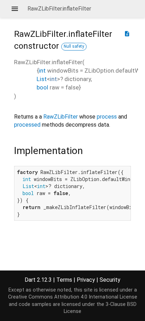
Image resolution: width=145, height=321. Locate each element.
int (42, 70)
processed (27, 124)
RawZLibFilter (60, 116)
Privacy (86, 279)
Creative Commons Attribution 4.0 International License (72, 297)
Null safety (74, 46)
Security (110, 279)
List (42, 78)
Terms (64, 279)
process (107, 116)
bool (42, 87)
